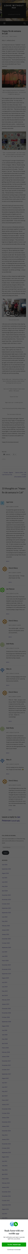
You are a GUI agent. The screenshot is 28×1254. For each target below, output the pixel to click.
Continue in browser (14, 1249)
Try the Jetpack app (14, 1244)
